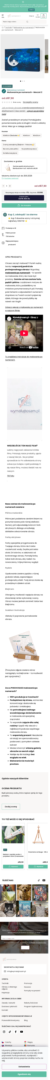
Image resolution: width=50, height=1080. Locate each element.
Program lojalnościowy (33, 1006)
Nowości (27, 987)
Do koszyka (26, 205)
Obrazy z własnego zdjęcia (9, 988)
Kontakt (5, 1010)
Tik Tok (39, 880)
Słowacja (8, 1045)
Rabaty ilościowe (31, 1003)
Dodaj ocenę (11, 806)
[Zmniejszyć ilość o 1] (3, 186)
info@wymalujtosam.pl (16, 971)
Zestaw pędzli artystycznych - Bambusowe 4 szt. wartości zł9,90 (25, 167)
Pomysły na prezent (32, 991)
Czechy (8, 1042)
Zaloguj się (31, 16)
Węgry (30, 1042)
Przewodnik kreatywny (11, 1020)
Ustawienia (24, 1066)
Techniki (5, 983)
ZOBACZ (31, 10)
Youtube (44, 880)
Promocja (28, 983)
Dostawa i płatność (11, 178)
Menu (3, 17)
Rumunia (31, 1045)
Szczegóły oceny (30, 102)
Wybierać (14, 867)
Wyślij (25, 948)
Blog (26, 1020)
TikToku (10, 475)
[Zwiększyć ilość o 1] (10, 186)
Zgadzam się (24, 1074)
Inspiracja (5, 993)
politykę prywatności (37, 942)
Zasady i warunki (8, 1003)
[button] (20, 81)
